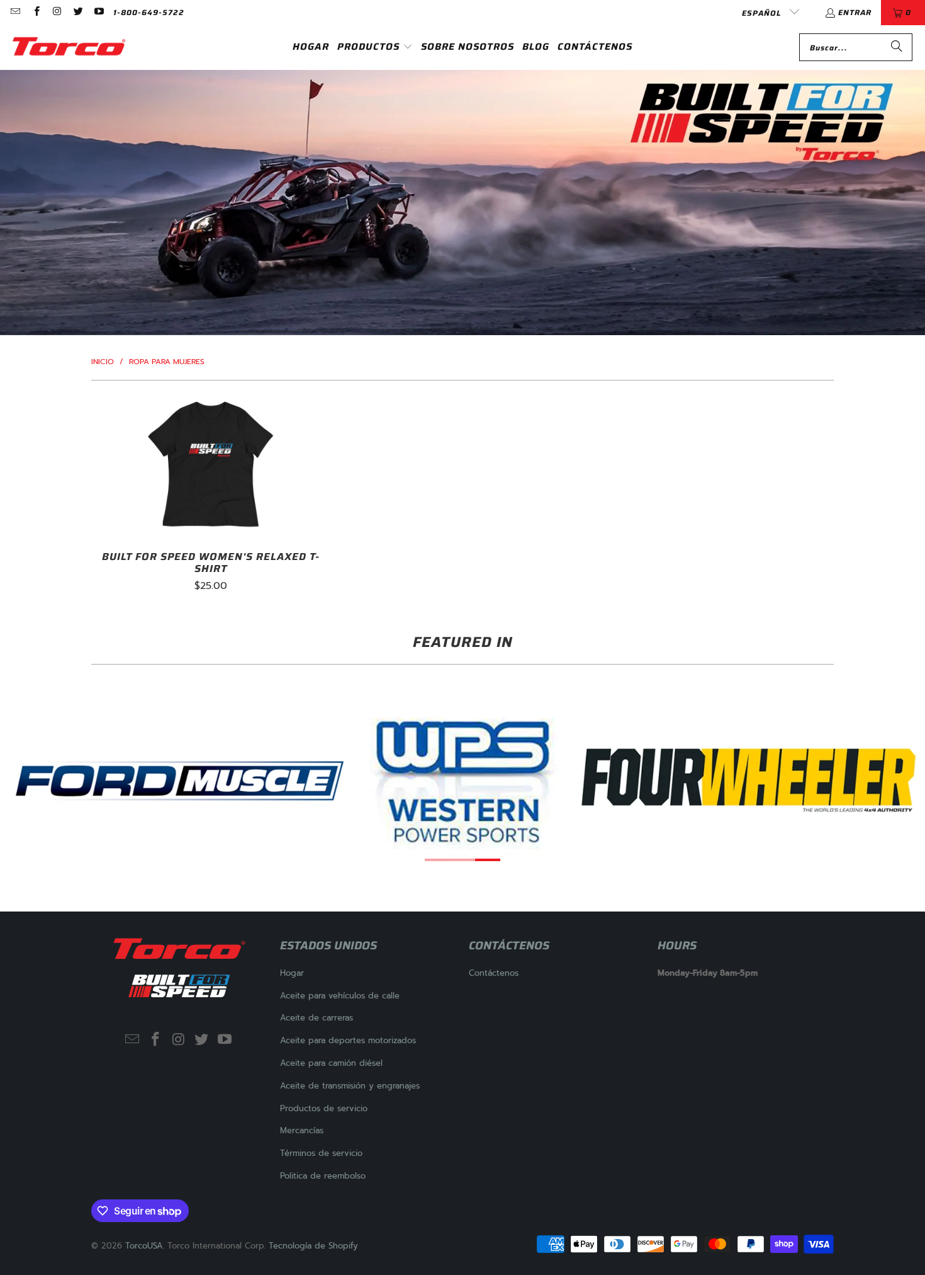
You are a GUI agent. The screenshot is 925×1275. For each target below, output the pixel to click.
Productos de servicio (323, 1108)
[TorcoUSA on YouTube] (98, 12)
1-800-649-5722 (148, 12)
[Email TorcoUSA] (14, 12)
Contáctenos (494, 973)
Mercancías (301, 1130)
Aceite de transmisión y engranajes (350, 1086)
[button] (375, 47)
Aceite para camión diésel (331, 1063)
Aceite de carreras (316, 1018)
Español (762, 13)
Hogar (292, 973)
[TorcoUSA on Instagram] (57, 12)
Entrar (855, 12)
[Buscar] (896, 47)
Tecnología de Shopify (313, 1246)
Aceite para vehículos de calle (340, 996)
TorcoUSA (144, 1246)
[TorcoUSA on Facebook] (35, 12)
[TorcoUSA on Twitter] (77, 12)
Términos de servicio (321, 1153)
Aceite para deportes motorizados (348, 1040)
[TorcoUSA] (69, 47)
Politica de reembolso (323, 1176)
